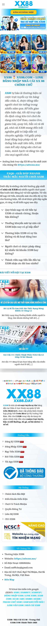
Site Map (9, 579)
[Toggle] (2, 210)
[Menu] (3, 4)
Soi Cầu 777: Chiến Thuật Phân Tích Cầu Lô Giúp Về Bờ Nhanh (23, 356)
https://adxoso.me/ (29, 165)
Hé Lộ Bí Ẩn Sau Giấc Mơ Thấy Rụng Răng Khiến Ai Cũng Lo (24, 309)
